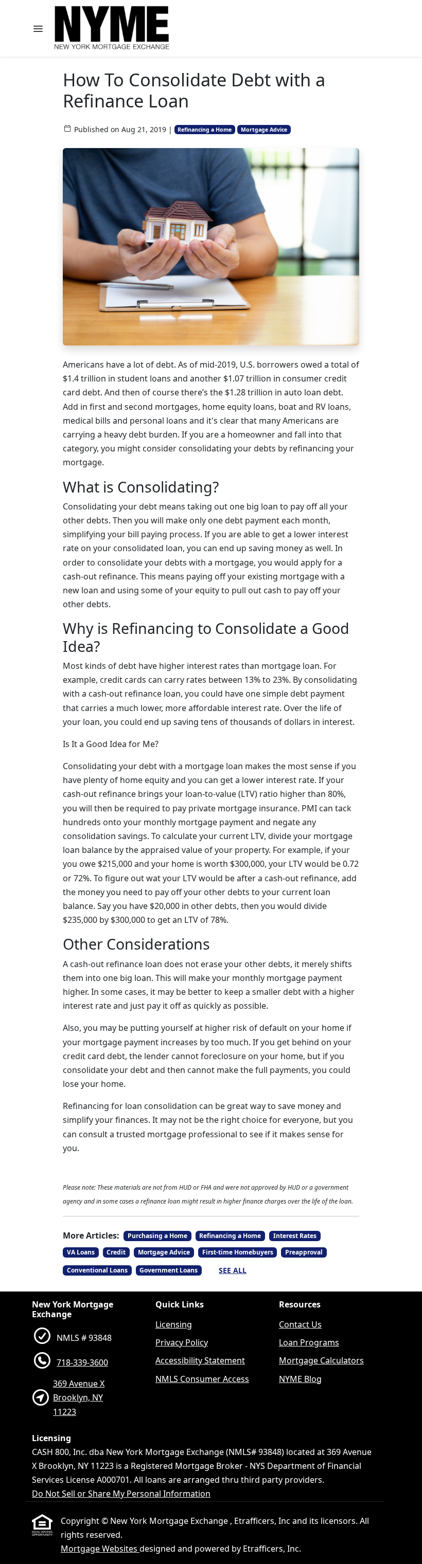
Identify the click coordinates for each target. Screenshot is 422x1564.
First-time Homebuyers (237, 1252)
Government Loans (168, 1270)
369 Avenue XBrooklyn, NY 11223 (78, 1397)
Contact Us (300, 1324)
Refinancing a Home (205, 129)
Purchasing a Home (157, 1235)
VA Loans (81, 1252)
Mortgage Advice (264, 129)
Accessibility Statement (200, 1360)
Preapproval (304, 1252)
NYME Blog (300, 1379)
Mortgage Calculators (321, 1360)
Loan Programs (309, 1342)
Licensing (173, 1324)
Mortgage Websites (100, 1548)
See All (233, 1270)
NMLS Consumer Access (202, 1379)
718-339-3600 (82, 1362)
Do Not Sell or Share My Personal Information (121, 1493)
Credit (116, 1252)
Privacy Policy (181, 1342)
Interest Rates (294, 1235)
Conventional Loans (97, 1270)
